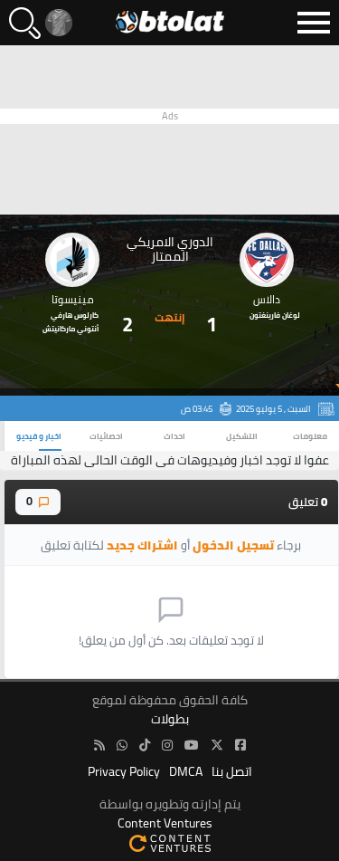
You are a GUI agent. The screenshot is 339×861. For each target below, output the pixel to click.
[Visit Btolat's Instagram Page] (167, 745)
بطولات (170, 719)
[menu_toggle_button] (313, 23)
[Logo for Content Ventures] (169, 842)
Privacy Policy (124, 771)
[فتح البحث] (25, 23)
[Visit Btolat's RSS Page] (99, 745)
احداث (174, 436)
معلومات (310, 436)
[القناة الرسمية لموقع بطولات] (122, 745)
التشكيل (242, 436)
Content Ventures (165, 823)
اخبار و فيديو (38, 436)
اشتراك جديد (142, 545)
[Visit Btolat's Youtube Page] (191, 745)
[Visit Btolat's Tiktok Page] (144, 745)
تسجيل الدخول (233, 545)
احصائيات (106, 436)
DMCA (185, 771)
